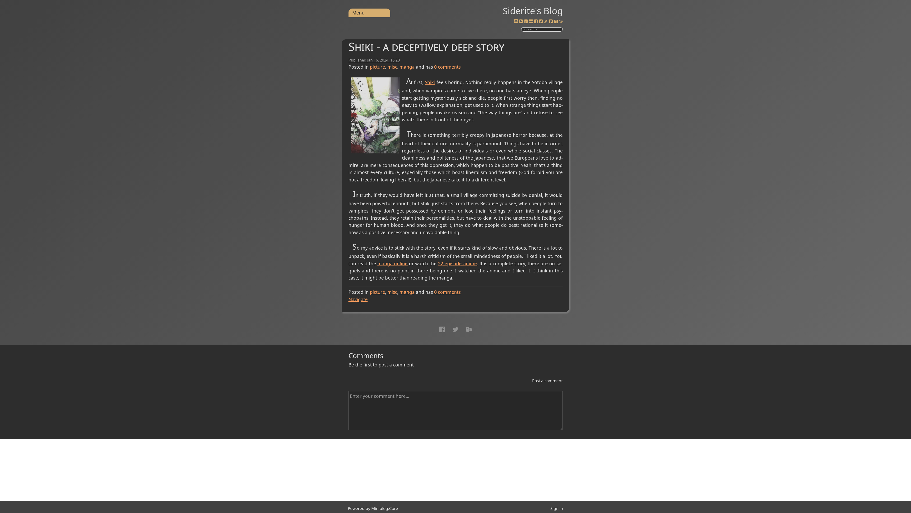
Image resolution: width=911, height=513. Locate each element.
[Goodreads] (556, 21)
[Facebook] (536, 21)
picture (377, 67)
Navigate (358, 299)
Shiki (430, 82)
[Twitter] (541, 21)
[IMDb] (531, 21)
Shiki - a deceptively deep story (426, 46)
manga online (392, 264)
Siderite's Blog (533, 11)
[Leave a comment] (561, 21)
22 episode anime (457, 264)
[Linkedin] (526, 21)
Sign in (556, 508)
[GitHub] (551, 21)
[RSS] (521, 21)
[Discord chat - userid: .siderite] (516, 21)
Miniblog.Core (384, 508)
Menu (358, 13)
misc (392, 67)
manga (407, 67)
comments (447, 67)
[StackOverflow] (546, 21)
